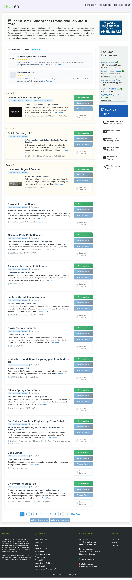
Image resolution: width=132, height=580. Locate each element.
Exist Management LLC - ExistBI (31, 56)
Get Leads (118, 5)
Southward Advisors (26, 72)
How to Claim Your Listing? (45, 568)
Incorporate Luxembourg (111, 71)
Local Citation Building (43, 563)
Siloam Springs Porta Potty (24, 390)
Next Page (75, 514)
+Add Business (104, 5)
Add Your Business (42, 539)
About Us (38, 542)
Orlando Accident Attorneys (24, 97)
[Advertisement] (113, 207)
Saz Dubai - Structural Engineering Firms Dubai (36, 421)
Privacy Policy (40, 551)
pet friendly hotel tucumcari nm (26, 297)
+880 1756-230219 (87, 559)
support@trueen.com (89, 566)
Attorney (28, 101)
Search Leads (40, 566)
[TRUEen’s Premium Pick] (13, 93)
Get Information (83, 97)
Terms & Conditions (42, 548)
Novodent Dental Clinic (21, 204)
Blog (36, 545)
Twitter (114, 542)
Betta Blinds (15, 452)
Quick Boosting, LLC (20, 133)
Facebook (115, 539)
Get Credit (90, 5)
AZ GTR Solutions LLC (110, 88)
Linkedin (115, 545)
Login (127, 5)
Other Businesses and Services (43, 101)
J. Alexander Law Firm (110, 80)
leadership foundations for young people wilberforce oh (39, 360)
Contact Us (39, 560)
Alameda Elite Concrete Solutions (27, 266)
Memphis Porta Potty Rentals (25, 235)
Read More (58, 112)
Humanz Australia (108, 62)
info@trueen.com (87, 564)
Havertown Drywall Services (24, 169)
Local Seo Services (42, 554)
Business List (40, 557)
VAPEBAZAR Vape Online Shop (112, 96)
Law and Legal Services (16, 101)
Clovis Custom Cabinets (22, 328)
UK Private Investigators (22, 483)
